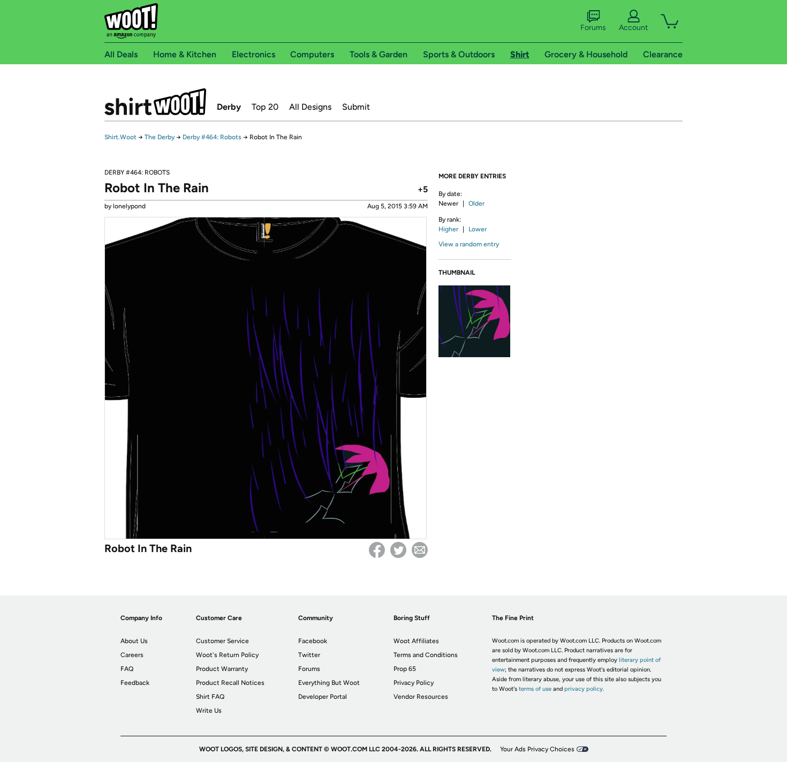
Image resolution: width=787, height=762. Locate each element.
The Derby (160, 137)
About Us (134, 641)
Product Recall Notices (230, 682)
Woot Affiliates (416, 641)
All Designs (310, 107)
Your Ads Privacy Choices (537, 749)
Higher (448, 229)
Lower (477, 229)
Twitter (398, 550)
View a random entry (468, 244)
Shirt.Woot (155, 101)
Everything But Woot (329, 682)
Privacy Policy (414, 682)
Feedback (134, 682)
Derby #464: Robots (212, 137)
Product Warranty (222, 669)
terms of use (535, 688)
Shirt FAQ (210, 696)
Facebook (377, 550)
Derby (229, 107)
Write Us (209, 710)
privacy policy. (584, 688)
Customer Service (222, 641)
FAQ (126, 669)
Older (476, 203)
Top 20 (265, 107)
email (420, 550)
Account (633, 27)
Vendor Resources (421, 696)
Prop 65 (405, 669)
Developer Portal (322, 696)
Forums (593, 27)
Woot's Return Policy (227, 655)
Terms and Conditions (426, 655)
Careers (131, 655)
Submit (356, 107)
